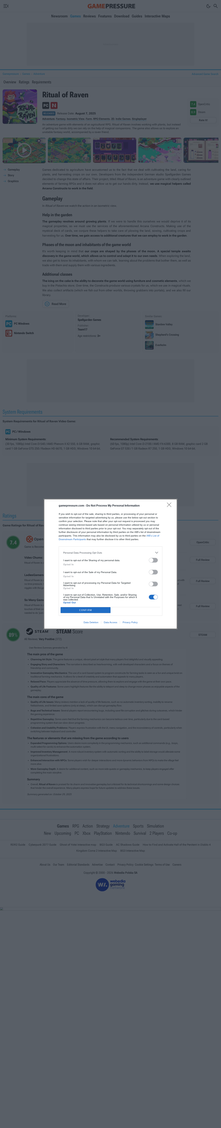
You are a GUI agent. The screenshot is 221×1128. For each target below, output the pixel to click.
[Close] (170, 506)
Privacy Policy (130, 622)
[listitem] (110, 552)
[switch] (153, 560)
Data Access (110, 622)
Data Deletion (91, 622)
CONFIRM (85, 610)
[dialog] (110, 564)
